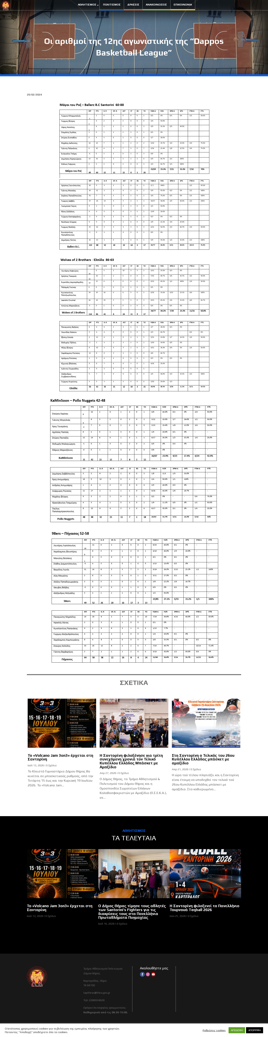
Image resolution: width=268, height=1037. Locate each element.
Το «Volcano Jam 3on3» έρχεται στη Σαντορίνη (60, 757)
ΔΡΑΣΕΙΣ (133, 4)
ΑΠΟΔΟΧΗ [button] (237, 1030)
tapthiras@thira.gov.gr (96, 992)
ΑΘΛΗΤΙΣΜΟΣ (87, 4)
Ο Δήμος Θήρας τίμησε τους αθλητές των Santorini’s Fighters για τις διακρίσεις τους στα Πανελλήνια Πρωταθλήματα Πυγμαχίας (132, 912)
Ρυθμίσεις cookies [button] (214, 1030)
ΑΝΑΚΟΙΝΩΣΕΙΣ (156, 4)
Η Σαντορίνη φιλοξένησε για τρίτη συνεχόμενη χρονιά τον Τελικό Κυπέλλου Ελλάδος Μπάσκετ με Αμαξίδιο (131, 761)
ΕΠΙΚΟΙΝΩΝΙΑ (183, 4)
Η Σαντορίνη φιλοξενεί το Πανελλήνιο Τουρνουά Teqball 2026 (204, 908)
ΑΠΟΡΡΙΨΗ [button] (254, 1030)
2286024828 (97, 1000)
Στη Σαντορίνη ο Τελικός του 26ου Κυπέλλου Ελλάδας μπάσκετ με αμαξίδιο (203, 759)
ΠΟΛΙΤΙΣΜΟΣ (112, 4)
